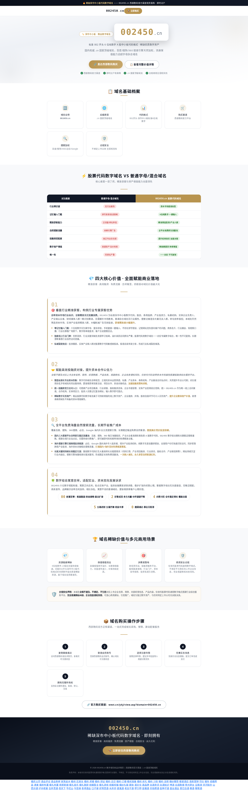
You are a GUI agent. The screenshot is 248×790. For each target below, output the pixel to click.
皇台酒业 (174, 788)
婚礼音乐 (74, 784)
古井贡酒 (53, 788)
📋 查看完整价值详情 (142, 64)
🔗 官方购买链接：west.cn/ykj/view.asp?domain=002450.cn (124, 704)
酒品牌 (145, 784)
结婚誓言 (94, 784)
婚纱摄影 (174, 781)
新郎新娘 (64, 784)
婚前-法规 (164, 781)
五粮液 (198, 784)
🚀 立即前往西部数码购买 (123, 750)
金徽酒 (145, 788)
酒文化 (138, 784)
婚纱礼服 (124, 784)
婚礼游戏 (103, 784)
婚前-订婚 (121, 781)
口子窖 (95, 788)
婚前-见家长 (77, 781)
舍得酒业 (86, 788)
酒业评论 (45, 781)
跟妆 (131, 784)
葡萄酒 (198, 788)
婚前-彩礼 (142, 781)
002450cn (115, 10)
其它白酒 (184, 788)
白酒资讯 (154, 784)
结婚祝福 (114, 784)
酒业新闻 (55, 781)
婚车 (207, 781)
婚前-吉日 (111, 781)
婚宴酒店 (184, 781)
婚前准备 (131, 781)
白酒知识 (164, 784)
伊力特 (138, 788)
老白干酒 (129, 788)
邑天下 (62, 788)
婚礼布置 (54, 784)
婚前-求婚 (89, 781)
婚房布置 (44, 784)
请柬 (36, 784)
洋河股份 (207, 784)
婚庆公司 (35, 781)
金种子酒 (164, 788)
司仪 (201, 781)
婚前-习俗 (153, 781)
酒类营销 (194, 781)
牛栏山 (69, 788)
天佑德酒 (154, 788)
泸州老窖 (43, 788)
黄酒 (192, 788)
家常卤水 (65, 781)
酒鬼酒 (120, 788)
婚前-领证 (100, 781)
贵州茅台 (189, 784)
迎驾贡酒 (103, 788)
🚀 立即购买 (133, 10)
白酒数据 (179, 784)
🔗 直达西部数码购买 (106, 64)
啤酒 (172, 784)
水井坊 (112, 788)
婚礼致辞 (84, 784)
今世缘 (77, 788)
